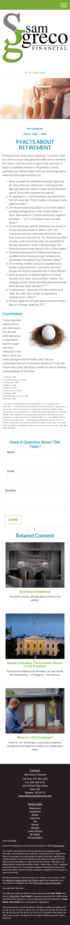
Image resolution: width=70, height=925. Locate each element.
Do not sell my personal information (47, 883)
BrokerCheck (59, 845)
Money (35, 824)
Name (10, 452)
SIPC (17, 896)
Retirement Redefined (35, 591)
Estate (35, 814)
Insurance (35, 818)
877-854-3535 (37, 73)
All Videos (35, 834)
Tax (35, 821)
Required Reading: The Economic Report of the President (35, 664)
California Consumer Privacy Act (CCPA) (21, 880)
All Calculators (35, 837)
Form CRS (12, 840)
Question (10, 490)
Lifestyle (35, 827)
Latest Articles (35, 831)
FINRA (12, 896)
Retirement (35, 808)
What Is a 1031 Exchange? (35, 737)
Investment (35, 811)
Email (10, 471)
